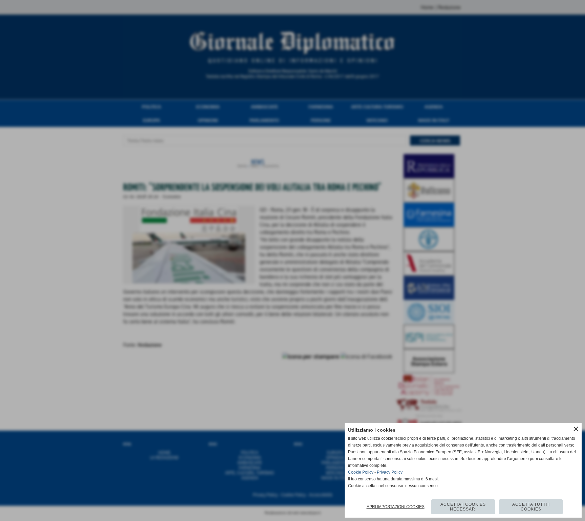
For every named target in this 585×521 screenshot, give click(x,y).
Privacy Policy (390, 472)
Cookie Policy (360, 472)
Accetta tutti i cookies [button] (531, 507)
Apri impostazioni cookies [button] (396, 506)
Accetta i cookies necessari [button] (463, 507)
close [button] (576, 429)
